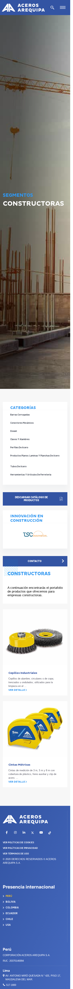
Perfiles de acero (19, 447)
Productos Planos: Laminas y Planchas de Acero (35, 455)
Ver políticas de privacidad (20, 848)
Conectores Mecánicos (22, 423)
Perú (8, 896)
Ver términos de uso (16, 853)
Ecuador (11, 913)
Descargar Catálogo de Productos (31, 499)
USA (8, 924)
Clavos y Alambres (20, 439)
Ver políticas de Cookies (18, 842)
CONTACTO (35, 561)
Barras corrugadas (20, 414)
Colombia (12, 907)
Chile (9, 919)
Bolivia (10, 901)
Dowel (13, 431)
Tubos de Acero (18, 466)
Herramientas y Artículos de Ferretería (30, 474)
